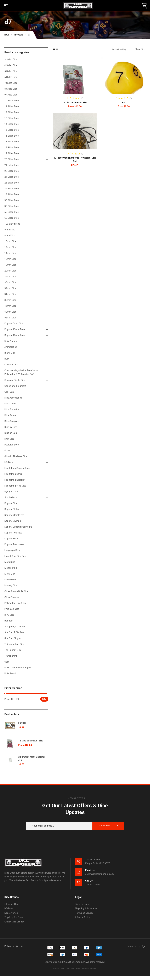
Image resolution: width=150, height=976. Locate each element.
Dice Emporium (12, 409)
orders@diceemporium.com (99, 874)
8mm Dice (9, 235)
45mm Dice (10, 306)
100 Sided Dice (12, 223)
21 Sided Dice (11, 165)
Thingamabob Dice (14, 644)
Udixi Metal (10, 673)
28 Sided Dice (11, 194)
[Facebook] (17, 946)
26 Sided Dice (11, 188)
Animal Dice (10, 347)
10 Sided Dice (11, 100)
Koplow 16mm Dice (14, 335)
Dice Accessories (13, 397)
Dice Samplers (11, 421)
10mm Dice (10, 241)
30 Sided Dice (11, 200)
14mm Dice (10, 253)
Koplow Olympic (12, 521)
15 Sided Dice (11, 129)
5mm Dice (9, 229)
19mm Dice (10, 264)
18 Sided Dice (11, 147)
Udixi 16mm (10, 341)
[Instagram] (22, 946)
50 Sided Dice (11, 212)
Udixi (7, 661)
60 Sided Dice (11, 217)
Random (8, 620)
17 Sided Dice (11, 141)
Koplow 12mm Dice (14, 329)
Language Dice (12, 550)
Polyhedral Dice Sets (15, 603)
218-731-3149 (92, 884)
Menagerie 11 (11, 567)
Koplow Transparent (14, 544)
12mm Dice (10, 247)
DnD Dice (9, 438)
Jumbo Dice (10, 497)
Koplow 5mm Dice (13, 323)
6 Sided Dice (10, 77)
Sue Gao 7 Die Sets (14, 632)
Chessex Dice (11, 364)
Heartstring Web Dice (15, 485)
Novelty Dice (10, 585)
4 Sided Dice (10, 65)
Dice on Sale (10, 433)
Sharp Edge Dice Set (14, 626)
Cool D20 (9, 391)
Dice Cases (10, 403)
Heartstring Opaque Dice (17, 468)
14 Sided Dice (11, 124)
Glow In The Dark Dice (15, 456)
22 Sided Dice (11, 171)
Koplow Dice (10, 503)
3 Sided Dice (10, 59)
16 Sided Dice (11, 135)
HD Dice (8, 462)
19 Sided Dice (11, 153)
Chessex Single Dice (14, 380)
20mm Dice (10, 270)
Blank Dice (9, 352)
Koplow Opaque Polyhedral (18, 526)
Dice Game (10, 415)
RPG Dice (9, 614)
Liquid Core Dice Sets (15, 556)
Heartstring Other (13, 474)
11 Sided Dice (11, 106)
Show (137, 49)
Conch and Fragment (15, 386)
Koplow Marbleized (14, 515)
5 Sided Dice (10, 71)
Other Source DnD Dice (16, 591)
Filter (44, 699)
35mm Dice (10, 300)
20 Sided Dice (11, 159)
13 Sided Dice (11, 118)
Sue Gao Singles (12, 638)
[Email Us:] (78, 872)
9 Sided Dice (10, 94)
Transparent (10, 655)
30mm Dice (10, 282)
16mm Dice (10, 259)
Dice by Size (10, 427)
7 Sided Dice (10, 83)
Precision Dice (11, 609)
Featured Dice (11, 444)
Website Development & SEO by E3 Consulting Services (74, 968)
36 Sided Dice (11, 206)
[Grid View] (53, 49)
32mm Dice (10, 288)
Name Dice (10, 579)
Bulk (6, 358)
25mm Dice (10, 276)
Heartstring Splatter (14, 479)
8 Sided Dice (10, 88)
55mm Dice (10, 317)
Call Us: (89, 880)
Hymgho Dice (11, 491)
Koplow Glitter (11, 509)
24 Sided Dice (11, 176)
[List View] (56, 49)
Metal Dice (9, 573)
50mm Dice (10, 311)
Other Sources (11, 597)
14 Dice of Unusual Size (74, 102)
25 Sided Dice (11, 182)
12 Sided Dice (11, 112)
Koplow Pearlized (13, 532)
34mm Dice (10, 294)
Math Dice (9, 562)
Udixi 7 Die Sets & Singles (17, 667)
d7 (123, 102)
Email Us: (90, 870)
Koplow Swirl (11, 538)
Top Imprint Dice (12, 650)
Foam (7, 450)
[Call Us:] (78, 882)
